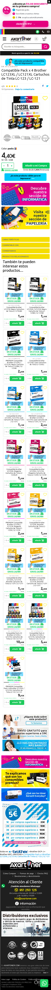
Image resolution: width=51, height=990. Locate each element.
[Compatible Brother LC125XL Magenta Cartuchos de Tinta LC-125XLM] (14, 464)
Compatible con (10, 245)
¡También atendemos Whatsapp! (25, 886)
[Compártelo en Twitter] (47, 86)
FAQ (46, 873)
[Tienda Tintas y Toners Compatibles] (10, 851)
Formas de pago (27, 873)
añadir (15, 323)
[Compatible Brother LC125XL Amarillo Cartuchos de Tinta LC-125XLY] (37, 518)
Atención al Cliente (25, 882)
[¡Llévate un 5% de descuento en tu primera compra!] (25, 14)
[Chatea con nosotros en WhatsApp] (44, 983)
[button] (45, 98)
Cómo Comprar (9, 873)
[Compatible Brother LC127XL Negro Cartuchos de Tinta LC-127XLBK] (14, 302)
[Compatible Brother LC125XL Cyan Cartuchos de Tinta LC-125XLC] (37, 356)
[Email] (48, 31)
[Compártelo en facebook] (43, 86)
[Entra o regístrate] (36, 39)
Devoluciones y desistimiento (27, 876)
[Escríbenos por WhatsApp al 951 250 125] (37, 31)
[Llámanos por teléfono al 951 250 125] (43, 31)
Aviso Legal (5, 979)
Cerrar (49, 2)
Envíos (41, 873)
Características (10, 239)
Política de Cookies (19, 979)
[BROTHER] (20, 851)
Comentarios (9, 251)
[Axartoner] (21, 38)
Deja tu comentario (24, 89)
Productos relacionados (15, 256)
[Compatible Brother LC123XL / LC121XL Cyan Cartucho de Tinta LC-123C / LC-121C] (14, 411)
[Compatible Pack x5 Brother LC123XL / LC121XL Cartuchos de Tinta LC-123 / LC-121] (37, 628)
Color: (7, 148)
